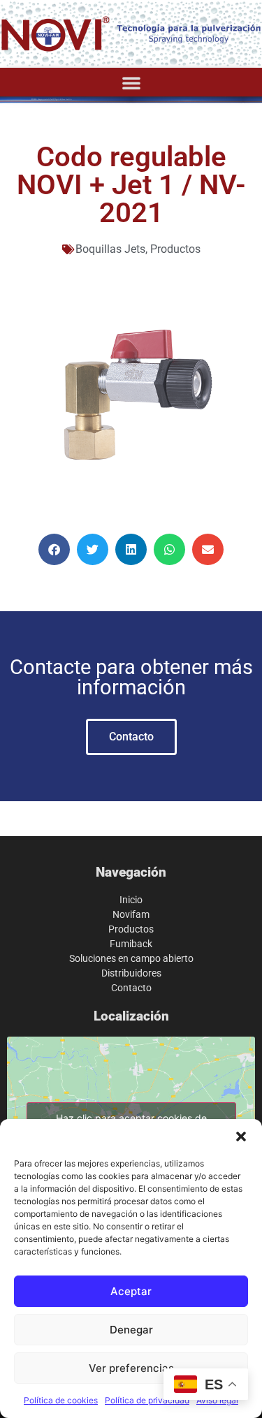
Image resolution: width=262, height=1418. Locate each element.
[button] (241, 1136)
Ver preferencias (131, 1368)
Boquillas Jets (110, 249)
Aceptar (131, 1291)
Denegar (131, 1329)
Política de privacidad (147, 1400)
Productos (175, 249)
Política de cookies (61, 1400)
